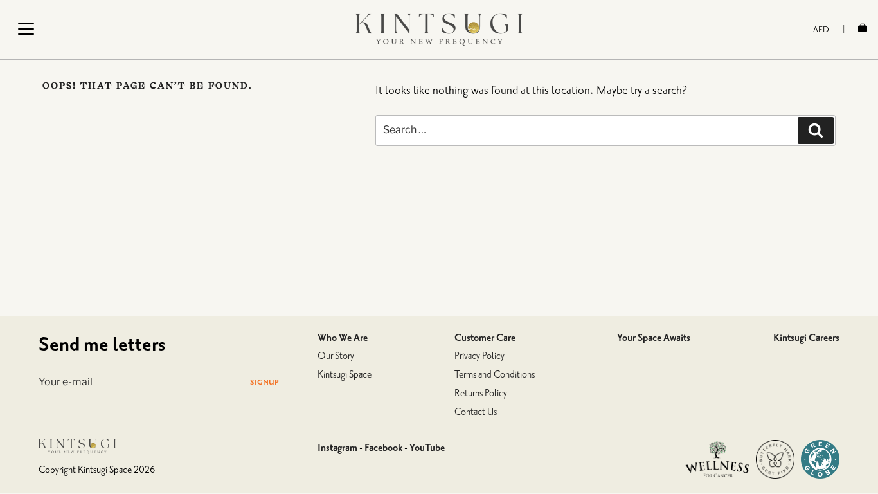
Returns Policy (480, 393)
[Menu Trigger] (26, 29)
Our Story (336, 356)
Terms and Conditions (494, 375)
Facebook (383, 447)
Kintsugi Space (345, 375)
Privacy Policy (479, 356)
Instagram (337, 447)
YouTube (427, 447)
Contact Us (475, 412)
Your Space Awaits (653, 337)
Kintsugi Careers (806, 337)
